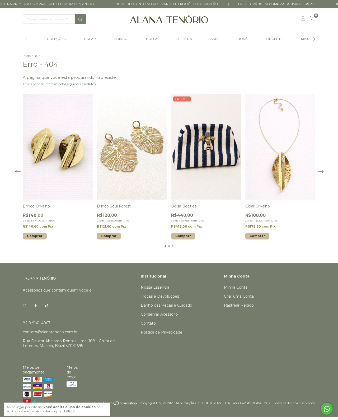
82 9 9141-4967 (36, 323)
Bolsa (151, 39)
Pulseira (184, 39)
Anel (214, 39)
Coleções (56, 39)
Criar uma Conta (239, 296)
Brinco (121, 39)
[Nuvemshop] (117, 404)
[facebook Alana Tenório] (35, 305)
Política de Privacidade (161, 332)
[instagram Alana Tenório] (24, 305)
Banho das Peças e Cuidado (166, 305)
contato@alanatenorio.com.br (50, 332)
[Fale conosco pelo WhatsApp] (327, 409)
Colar (90, 39)
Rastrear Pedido (239, 305)
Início (27, 56)
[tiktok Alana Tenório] (47, 305)
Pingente (274, 39)
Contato (148, 323)
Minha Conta (235, 287)
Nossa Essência (155, 287)
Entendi (69, 411)
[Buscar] (80, 19)
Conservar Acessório (159, 314)
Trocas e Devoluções (160, 296)
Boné (242, 39)
